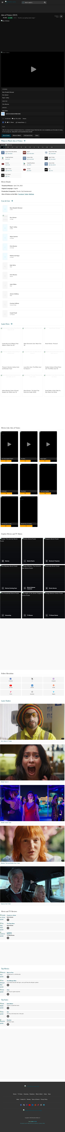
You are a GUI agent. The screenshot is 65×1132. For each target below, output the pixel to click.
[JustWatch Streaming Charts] (2, 18)
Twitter (26, 194)
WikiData (31, 194)
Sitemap (29, 1099)
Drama (24, 118)
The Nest (23, 458)
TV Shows (20, 1094)
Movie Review (10, 917)
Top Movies (5, 968)
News (49, 1094)
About (17, 1099)
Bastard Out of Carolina (26, 523)
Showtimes (32, 1094)
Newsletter (32, 694)
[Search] (44, 2)
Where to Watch (12, 141)
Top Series (4, 1000)
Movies (14, 1094)
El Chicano (4, 491)
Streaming (26, 1094)
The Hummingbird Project (7, 458)
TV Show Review (10, 935)
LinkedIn (32, 687)
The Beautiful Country (6, 523)
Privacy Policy (44, 1099)
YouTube (10, 687)
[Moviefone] (11, 2)
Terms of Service (36, 1099)
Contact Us (23, 1099)
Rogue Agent (43, 458)
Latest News (5, 324)
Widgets (53, 694)
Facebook (3, 122)
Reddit (8, 122)
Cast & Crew (5, 201)
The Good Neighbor (44, 491)
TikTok (10, 694)
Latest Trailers (6, 701)
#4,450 (5, 17)
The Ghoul (23, 491)
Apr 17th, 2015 (17, 118)
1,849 (11, 17)
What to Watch (39, 1094)
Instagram (54, 680)
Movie (15, 17)
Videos (45, 1094)
